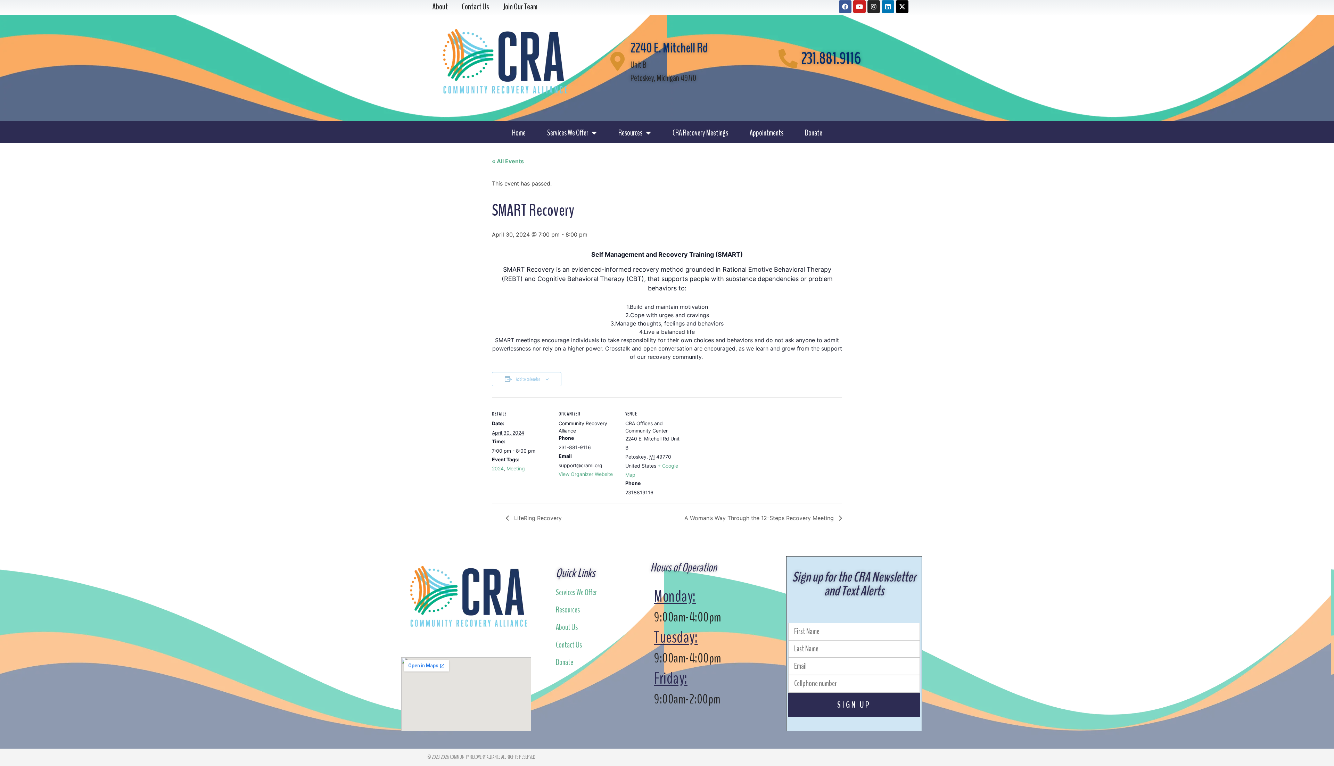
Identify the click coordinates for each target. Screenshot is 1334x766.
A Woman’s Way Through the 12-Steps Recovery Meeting (759, 517)
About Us (567, 627)
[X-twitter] (902, 6)
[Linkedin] (888, 6)
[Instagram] (873, 6)
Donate (813, 132)
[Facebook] (845, 6)
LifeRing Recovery (537, 517)
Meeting (516, 468)
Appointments (766, 132)
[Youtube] (859, 6)
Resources (630, 132)
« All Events (508, 161)
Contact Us (569, 644)
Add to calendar (528, 379)
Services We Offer (567, 132)
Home (519, 132)
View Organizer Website (586, 474)
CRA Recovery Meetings (700, 132)
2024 (498, 468)
